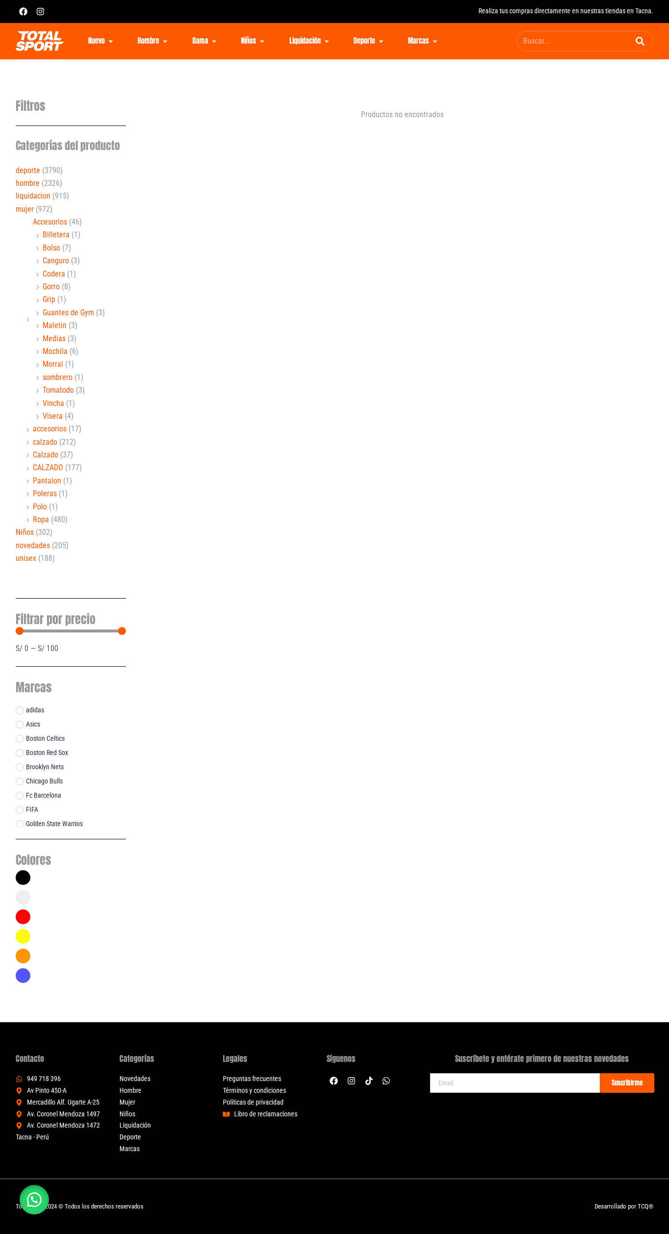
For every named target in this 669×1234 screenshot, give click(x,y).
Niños (25, 532)
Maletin (55, 325)
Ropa (41, 519)
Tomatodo (58, 390)
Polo (40, 506)
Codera (54, 273)
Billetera (56, 234)
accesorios (50, 428)
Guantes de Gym (68, 312)
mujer (25, 209)
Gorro (51, 286)
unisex (26, 558)
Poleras (45, 493)
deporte (28, 170)
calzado (45, 442)
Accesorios (50, 222)
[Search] (640, 41)
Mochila (55, 351)
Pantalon (47, 480)
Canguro (56, 260)
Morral (53, 364)
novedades (33, 545)
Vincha (53, 403)
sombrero (57, 377)
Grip (49, 299)
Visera (53, 416)
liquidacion (33, 196)
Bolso (51, 247)
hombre (28, 183)
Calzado (45, 454)
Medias (54, 338)
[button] (34, 1199)
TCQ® (645, 1206)
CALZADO (48, 467)
